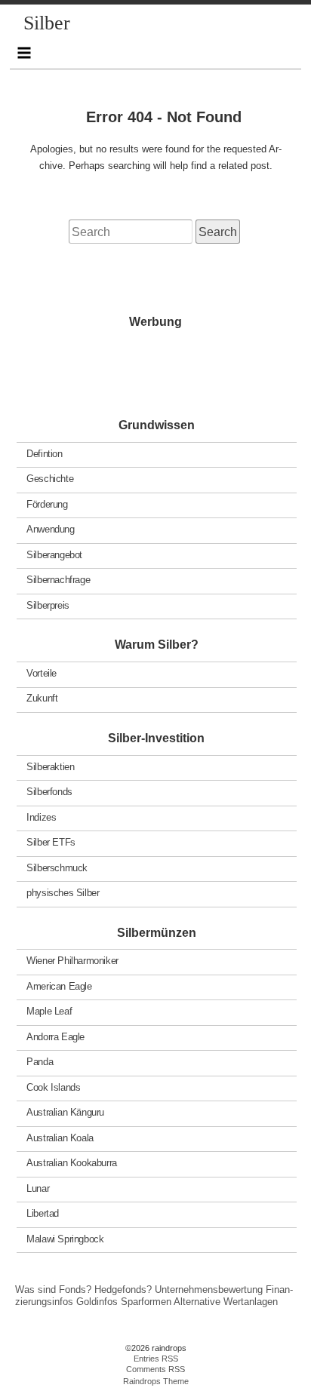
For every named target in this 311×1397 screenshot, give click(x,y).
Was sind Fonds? (53, 1289)
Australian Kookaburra (71, 1162)
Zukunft (41, 698)
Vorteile (41, 673)
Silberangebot (54, 554)
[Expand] (24, 53)
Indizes (41, 816)
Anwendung (50, 529)
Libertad (42, 1213)
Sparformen (146, 1301)
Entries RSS (156, 1358)
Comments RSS (155, 1369)
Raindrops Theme (156, 1381)
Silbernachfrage (58, 579)
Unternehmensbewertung (209, 1289)
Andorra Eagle (55, 1036)
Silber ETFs (50, 842)
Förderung (47, 503)
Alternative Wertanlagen (226, 1301)
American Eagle (59, 985)
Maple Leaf (49, 1011)
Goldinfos (97, 1301)
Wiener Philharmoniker (72, 960)
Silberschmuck (57, 867)
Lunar (37, 1187)
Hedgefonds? (123, 1289)
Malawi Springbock (64, 1238)
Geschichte (49, 478)
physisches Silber (62, 892)
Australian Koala (60, 1137)
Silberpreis (47, 604)
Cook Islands (53, 1086)
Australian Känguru (65, 1112)
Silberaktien (50, 766)
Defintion (44, 453)
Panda (39, 1061)
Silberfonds (49, 791)
